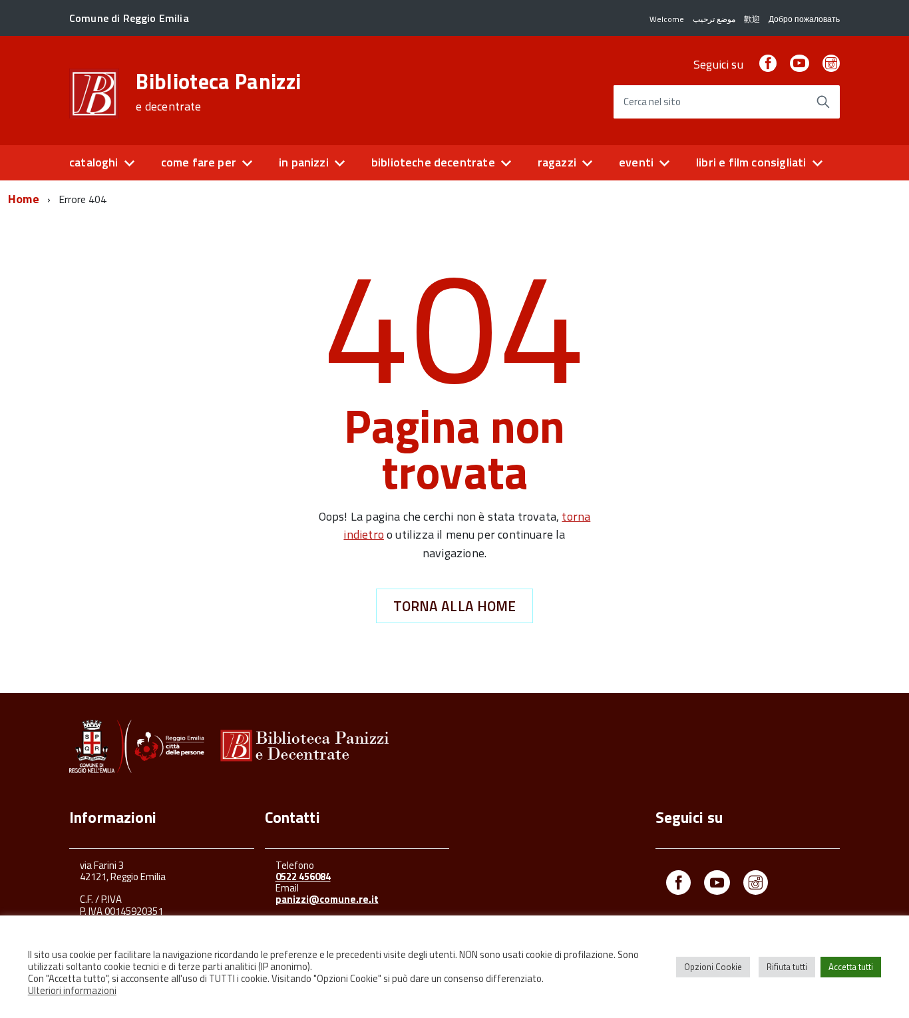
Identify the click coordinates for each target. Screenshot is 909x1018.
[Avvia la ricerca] (823, 102)
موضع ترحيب (714, 19)
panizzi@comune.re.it (327, 899)
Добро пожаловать (804, 19)
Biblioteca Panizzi (218, 92)
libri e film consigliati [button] (751, 162)
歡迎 (752, 19)
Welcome (666, 19)
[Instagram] (831, 64)
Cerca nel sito (652, 102)
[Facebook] (768, 64)
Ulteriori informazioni (72, 991)
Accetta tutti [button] (850, 966)
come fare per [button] (198, 162)
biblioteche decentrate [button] (433, 162)
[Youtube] (717, 885)
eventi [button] (636, 162)
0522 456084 (303, 876)
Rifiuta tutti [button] (787, 966)
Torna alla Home (454, 606)
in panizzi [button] (304, 162)
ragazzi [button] (557, 162)
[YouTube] (799, 64)
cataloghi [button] (93, 162)
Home (23, 199)
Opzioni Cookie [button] (713, 966)
